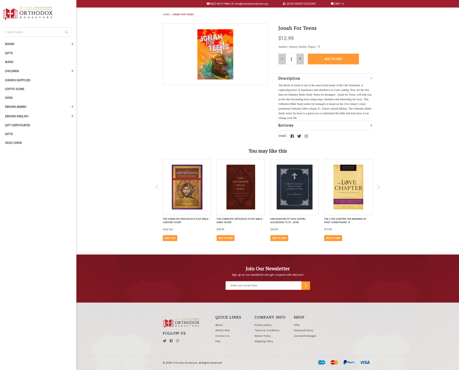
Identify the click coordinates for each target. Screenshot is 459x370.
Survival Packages (305, 336)
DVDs (9, 98)
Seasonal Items (303, 330)
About (219, 325)
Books (9, 44)
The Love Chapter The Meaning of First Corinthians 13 (345, 221)
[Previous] (157, 187)
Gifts (9, 53)
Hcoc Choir (13, 143)
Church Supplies (17, 80)
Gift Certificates (17, 125)
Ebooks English (16, 116)
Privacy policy (263, 325)
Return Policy (263, 336)
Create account (305, 3)
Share (282, 136)
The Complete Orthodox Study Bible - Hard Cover (240, 221)
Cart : (339, 3)
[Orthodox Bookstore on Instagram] (177, 341)
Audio (9, 62)
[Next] (378, 187)
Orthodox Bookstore (184, 363)
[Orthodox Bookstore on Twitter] (165, 341)
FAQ (217, 341)
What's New (222, 330)
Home (166, 14)
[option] (187, 200)
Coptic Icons (14, 89)
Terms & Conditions (267, 330)
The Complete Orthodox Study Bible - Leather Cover (186, 221)
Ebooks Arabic (16, 107)
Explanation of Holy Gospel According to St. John (288, 221)
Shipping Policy (264, 341)
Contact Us (222, 336)
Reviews (286, 125)
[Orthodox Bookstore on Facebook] (171, 341)
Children (12, 71)
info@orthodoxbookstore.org (251, 3)
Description (289, 78)
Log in (289, 3)
